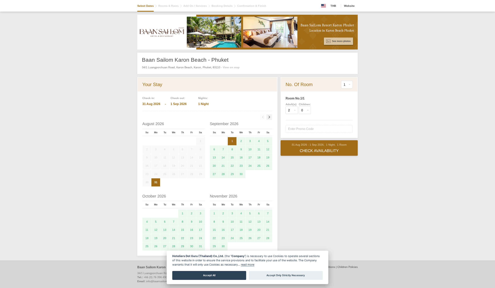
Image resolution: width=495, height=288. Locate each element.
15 (232, 157)
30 (241, 174)
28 (223, 174)
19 (267, 157)
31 (155, 182)
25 (258, 165)
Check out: (178, 98)
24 (250, 165)
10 (250, 149)
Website (349, 5)
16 (241, 157)
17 (250, 157)
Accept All (209, 275)
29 (232, 174)
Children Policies (347, 266)
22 (232, 165)
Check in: (148, 98)
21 (223, 165)
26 (267, 165)
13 (214, 157)
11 (259, 149)
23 (241, 165)
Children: (305, 104)
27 (214, 174)
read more (247, 264)
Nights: (203, 98)
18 (258, 157)
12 (267, 149)
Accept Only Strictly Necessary (285, 275)
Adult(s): (291, 104)
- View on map (230, 67)
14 (223, 157)
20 (214, 165)
